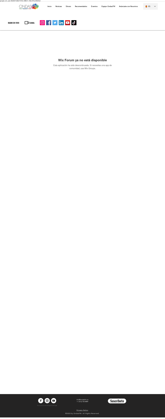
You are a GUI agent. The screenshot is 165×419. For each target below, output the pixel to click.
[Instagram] (42, 22)
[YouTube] (67, 22)
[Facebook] (48, 22)
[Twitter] (54, 22)
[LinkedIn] (61, 22)
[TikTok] (73, 22)
